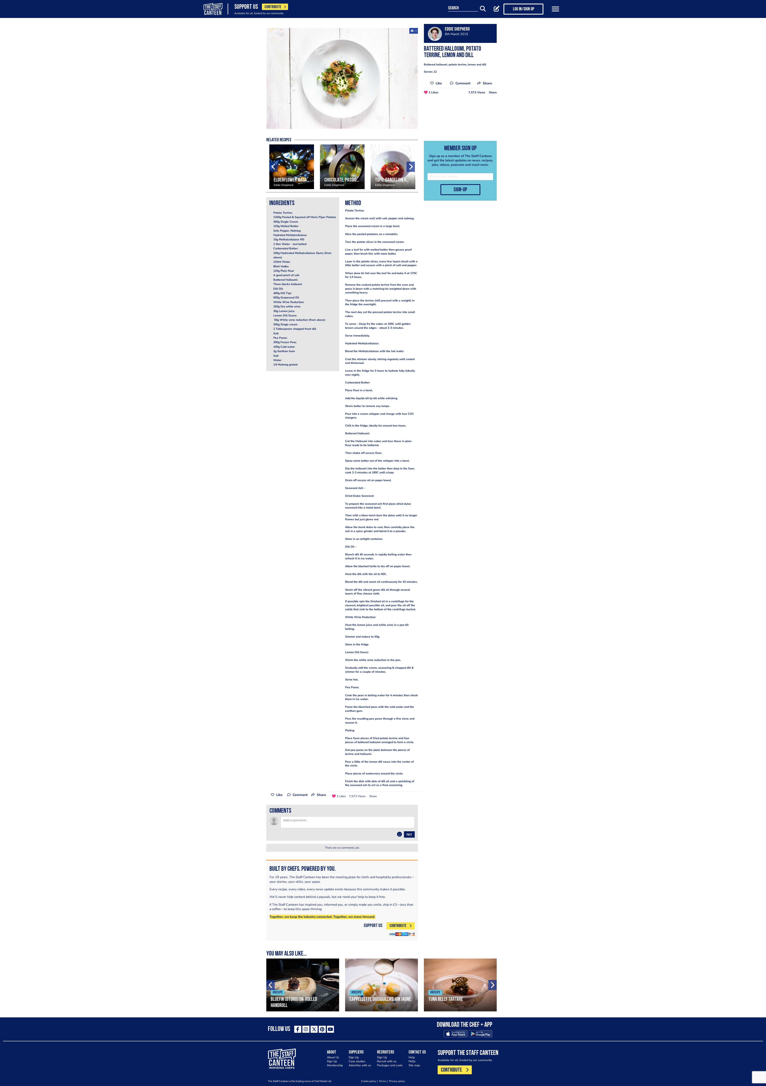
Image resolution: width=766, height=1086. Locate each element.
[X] (314, 1029)
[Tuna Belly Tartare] (460, 985)
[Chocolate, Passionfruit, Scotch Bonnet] (342, 166)
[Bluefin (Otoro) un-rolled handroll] (302, 985)
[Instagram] (305, 1029)
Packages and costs (390, 1065)
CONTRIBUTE (273, 7)
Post (409, 834)
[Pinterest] (322, 1029)
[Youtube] (330, 1029)
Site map (414, 1065)
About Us (333, 1057)
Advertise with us (360, 1065)
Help (412, 1057)
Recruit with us (386, 1061)
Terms (382, 1081)
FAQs (412, 1061)
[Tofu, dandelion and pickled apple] (393, 166)
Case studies (357, 1061)
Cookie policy (368, 1081)
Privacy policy (397, 1081)
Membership (335, 1065)
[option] (342, 78)
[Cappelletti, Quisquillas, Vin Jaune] (381, 985)
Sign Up (332, 1061)
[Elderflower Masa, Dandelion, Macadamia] (291, 166)
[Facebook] (297, 1029)
